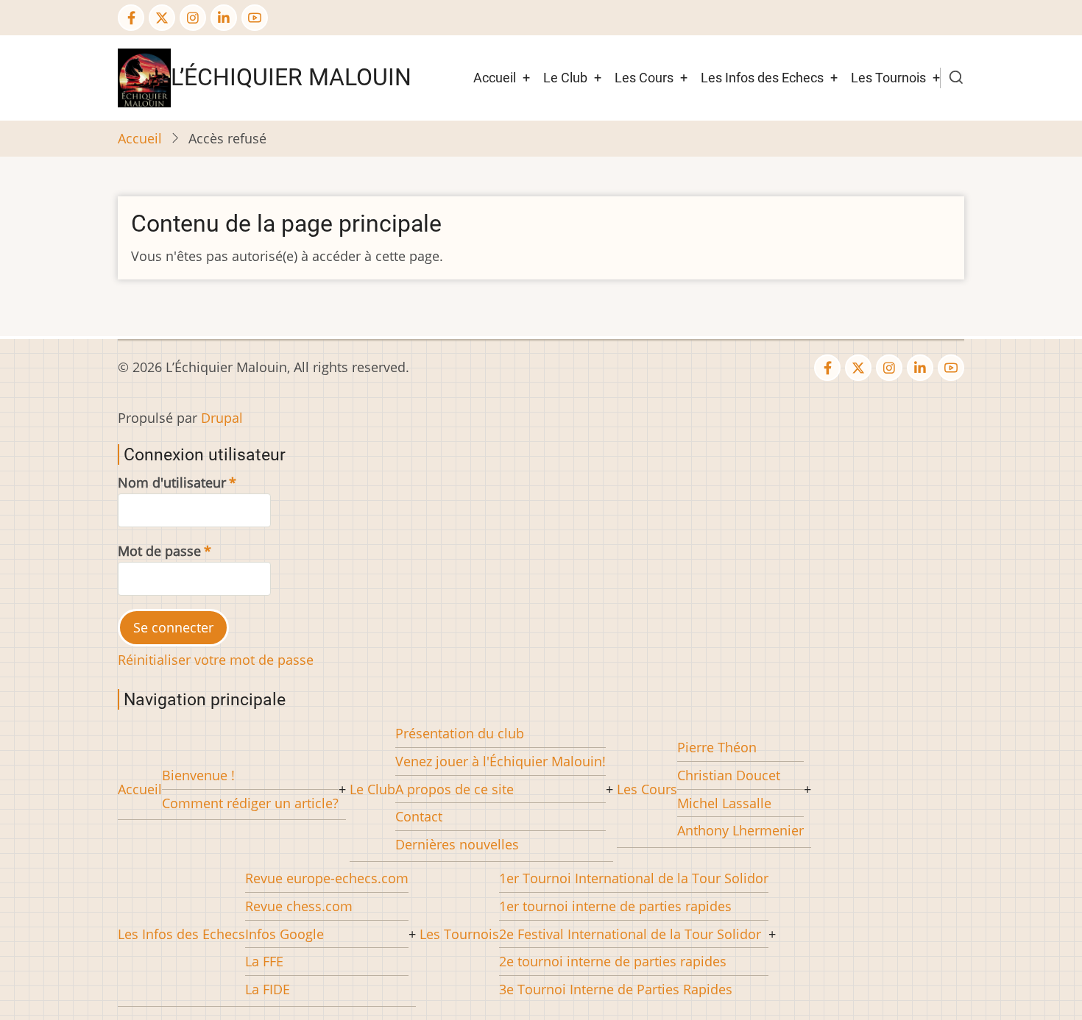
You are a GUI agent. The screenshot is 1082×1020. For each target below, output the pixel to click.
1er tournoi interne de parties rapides (615, 906)
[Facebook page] (131, 17)
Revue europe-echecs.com (327, 878)
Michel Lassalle (724, 803)
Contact (418, 816)
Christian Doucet (728, 775)
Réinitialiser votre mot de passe (216, 659)
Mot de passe (159, 551)
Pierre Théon (717, 747)
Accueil (494, 77)
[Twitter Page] (162, 17)
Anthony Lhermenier (740, 830)
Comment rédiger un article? (250, 803)
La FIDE (267, 989)
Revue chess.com (299, 906)
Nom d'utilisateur (172, 482)
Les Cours (644, 77)
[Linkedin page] (224, 17)
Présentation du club (459, 733)
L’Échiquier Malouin (291, 77)
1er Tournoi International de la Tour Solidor (633, 878)
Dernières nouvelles (457, 844)
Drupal (222, 418)
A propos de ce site (454, 789)
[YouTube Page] (254, 17)
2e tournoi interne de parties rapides (612, 961)
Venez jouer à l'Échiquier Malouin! (500, 761)
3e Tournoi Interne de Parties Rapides (615, 989)
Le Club (565, 77)
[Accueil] (144, 76)
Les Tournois (888, 77)
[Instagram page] (193, 17)
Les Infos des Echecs (762, 77)
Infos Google (284, 934)
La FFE (264, 961)
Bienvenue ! (198, 775)
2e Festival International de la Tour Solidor (630, 934)
